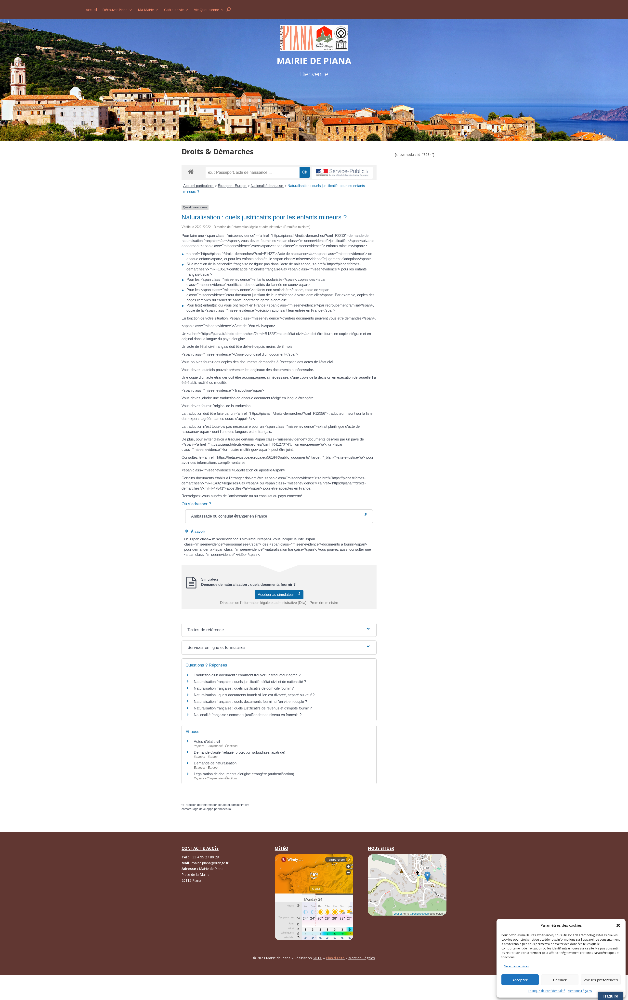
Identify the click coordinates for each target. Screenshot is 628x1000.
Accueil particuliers (198, 186)
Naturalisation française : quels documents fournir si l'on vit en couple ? (250, 701)
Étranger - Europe (232, 186)
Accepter (520, 979)
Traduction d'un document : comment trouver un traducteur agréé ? (247, 675)
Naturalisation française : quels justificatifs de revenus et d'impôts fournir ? (253, 708)
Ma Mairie (146, 10)
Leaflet (398, 913)
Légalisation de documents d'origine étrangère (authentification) (244, 774)
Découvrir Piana (115, 10)
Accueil (91, 10)
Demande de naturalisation (215, 763)
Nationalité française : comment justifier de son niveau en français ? (247, 715)
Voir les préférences (601, 979)
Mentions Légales (580, 991)
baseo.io (225, 809)
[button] (618, 925)
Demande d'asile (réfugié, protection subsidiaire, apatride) (239, 752)
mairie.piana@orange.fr (210, 863)
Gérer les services (516, 966)
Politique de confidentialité (546, 991)
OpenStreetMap (419, 913)
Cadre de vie (174, 10)
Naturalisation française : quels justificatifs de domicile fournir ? (244, 688)
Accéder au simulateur (277, 594)
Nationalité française (267, 186)
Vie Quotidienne (206, 10)
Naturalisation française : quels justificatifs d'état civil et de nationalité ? (250, 682)
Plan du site (335, 958)
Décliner (560, 979)
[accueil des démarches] (190, 171)
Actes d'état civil (207, 741)
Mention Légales (361, 958)
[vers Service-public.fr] (342, 173)
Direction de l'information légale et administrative (216, 805)
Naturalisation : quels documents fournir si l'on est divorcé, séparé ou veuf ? (254, 695)
